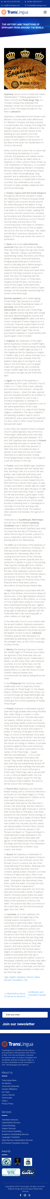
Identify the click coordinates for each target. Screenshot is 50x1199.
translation (17, 980)
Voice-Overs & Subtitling (11, 1131)
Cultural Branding (8, 1125)
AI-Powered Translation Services (15, 1143)
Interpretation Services (11, 1123)
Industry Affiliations (9, 1089)
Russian (7, 980)
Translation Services (10, 1120)
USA (26, 980)
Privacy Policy (7, 1104)
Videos (4, 1101)
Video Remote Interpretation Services (17, 1140)
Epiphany (21, 977)
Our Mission (6, 1083)
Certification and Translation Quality (37, 993)
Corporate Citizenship (10, 1086)
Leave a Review (8, 1095)
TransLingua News (9, 1080)
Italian (37, 977)
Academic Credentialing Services (15, 1134)
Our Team (6, 1092)
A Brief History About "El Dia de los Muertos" (15, 995)
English (12, 977)
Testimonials (7, 1098)
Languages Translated (11, 1137)
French (30, 977)
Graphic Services (9, 1128)
